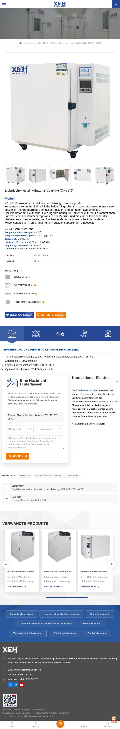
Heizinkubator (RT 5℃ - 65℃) (42, 43)
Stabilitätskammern (97, 633)
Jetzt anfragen (21, 314)
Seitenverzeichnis (11, 709)
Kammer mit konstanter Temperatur (61, 614)
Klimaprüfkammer (91, 623)
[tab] (12, 333)
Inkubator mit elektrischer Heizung (48, 475)
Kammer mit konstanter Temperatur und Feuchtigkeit (46, 623)
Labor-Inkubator (73, 475)
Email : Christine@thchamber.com (25, 670)
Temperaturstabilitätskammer (27, 633)
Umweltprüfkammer (100, 614)
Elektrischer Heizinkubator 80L (97, 571)
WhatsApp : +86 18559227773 (23, 679)
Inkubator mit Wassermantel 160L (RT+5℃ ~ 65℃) (23, 571)
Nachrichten (38, 709)
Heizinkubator (25, 475)
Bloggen (26, 709)
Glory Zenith (16, 716)
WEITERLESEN (15, 586)
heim (23, 43)
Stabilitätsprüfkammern (65, 633)
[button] (6, 564)
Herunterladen (52, 314)
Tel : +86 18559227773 (19, 674)
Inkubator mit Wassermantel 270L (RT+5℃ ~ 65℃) (60, 571)
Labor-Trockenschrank (21, 614)
